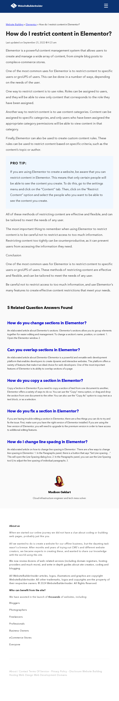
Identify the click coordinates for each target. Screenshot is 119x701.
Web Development (45, 675)
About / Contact (18, 671)
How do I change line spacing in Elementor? (47, 442)
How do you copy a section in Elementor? (45, 381)
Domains (62, 675)
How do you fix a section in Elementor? (43, 411)
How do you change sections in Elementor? (46, 323)
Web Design (26, 675)
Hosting (13, 675)
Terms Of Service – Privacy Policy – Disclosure (55, 671)
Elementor (31, 25)
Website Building (14, 25)
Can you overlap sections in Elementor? (43, 350)
